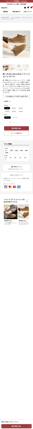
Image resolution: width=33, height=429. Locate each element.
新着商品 (5, 11)
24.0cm (7, 111)
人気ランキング (27, 11)
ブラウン (7, 117)
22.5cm (7, 108)
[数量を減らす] (6, 122)
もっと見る (27, 200)
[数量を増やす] (13, 122)
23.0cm (14, 108)
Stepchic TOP (5, 17)
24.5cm (14, 111)
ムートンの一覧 (15, 17)
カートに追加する (16, 133)
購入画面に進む (16, 128)
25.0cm (21, 111)
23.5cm (21, 108)
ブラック (15, 117)
